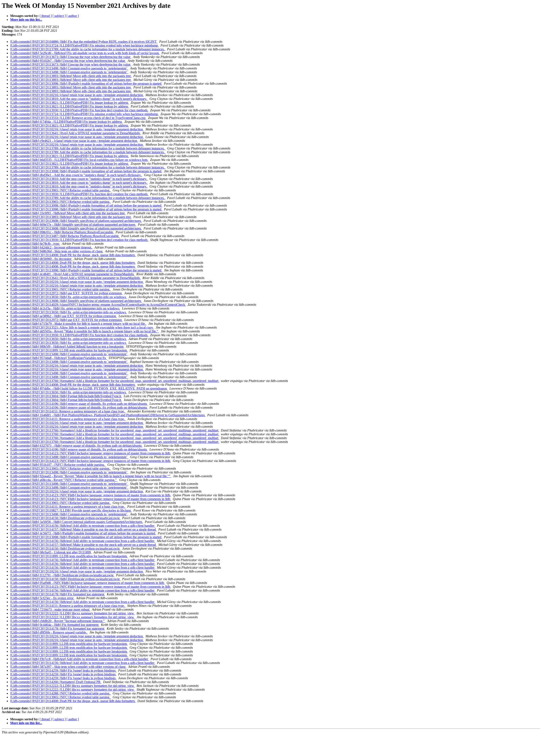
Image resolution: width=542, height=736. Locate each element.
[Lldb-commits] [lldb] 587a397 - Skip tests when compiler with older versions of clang (68, 666)
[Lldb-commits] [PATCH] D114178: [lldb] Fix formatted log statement (57, 594)
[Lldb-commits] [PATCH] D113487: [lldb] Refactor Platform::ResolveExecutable (65, 236)
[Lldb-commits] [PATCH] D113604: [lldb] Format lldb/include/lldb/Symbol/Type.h (66, 396)
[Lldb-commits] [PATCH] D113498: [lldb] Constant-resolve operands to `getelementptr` (69, 68)
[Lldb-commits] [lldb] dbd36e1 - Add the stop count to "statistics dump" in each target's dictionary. (76, 175)
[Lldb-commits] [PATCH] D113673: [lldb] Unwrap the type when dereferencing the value (70, 57)
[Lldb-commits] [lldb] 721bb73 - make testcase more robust (50, 609)
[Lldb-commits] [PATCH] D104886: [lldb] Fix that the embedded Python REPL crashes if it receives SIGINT (84, 41)
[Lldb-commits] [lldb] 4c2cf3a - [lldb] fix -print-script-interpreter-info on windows (65, 308)
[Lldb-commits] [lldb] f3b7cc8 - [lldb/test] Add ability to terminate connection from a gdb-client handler (79, 659)
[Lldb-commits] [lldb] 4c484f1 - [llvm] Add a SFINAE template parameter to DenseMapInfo (72, 274)
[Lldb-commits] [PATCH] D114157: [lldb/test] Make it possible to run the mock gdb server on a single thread (83, 529)
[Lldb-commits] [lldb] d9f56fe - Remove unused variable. (49, 632)
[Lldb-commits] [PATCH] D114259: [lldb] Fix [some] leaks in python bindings (63, 670)
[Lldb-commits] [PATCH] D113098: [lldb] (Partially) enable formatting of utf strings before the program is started (86, 83)
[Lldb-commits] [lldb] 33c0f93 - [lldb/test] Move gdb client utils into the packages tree (68, 213)
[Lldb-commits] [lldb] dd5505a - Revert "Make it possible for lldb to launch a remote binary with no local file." (84, 331)
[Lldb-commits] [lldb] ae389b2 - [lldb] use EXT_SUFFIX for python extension (63, 316)
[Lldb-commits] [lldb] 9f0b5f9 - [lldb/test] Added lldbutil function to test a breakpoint (67, 346)
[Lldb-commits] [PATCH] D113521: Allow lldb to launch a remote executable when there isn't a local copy (82, 327)
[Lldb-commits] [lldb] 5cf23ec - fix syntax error (42, 598)
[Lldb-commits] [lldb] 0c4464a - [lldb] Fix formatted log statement (54, 625)
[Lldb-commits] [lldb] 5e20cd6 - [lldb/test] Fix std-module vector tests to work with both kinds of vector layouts (85, 53)
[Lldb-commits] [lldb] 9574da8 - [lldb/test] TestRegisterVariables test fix (58, 358)
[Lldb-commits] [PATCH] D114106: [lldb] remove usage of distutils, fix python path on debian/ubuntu (79, 403)
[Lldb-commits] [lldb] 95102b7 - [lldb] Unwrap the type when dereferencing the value (68, 60)
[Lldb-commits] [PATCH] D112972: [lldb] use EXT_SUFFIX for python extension (66, 293)
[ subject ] (59, 16)
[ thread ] (46, 16)
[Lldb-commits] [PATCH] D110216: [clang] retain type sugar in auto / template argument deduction (77, 95)
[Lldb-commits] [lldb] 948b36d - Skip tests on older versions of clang (56, 251)
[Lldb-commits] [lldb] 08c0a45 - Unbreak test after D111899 (51, 552)
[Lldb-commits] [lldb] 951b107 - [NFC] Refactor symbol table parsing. (58, 464)
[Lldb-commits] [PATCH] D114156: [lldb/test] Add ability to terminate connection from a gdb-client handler (82, 525)
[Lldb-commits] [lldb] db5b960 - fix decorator (41, 259)
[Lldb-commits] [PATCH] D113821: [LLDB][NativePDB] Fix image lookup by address (69, 102)
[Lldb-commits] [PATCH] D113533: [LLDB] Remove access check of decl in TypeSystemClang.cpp (78, 118)
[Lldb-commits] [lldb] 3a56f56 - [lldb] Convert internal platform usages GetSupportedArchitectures (76, 522)
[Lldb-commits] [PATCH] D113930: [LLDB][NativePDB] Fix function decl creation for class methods (79, 110)
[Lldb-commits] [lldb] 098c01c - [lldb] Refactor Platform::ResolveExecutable (62, 232)
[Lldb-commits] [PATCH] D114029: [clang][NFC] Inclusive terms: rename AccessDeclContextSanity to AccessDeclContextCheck (98, 304)
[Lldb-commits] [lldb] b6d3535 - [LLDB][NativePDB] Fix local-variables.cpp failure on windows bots (79, 160)
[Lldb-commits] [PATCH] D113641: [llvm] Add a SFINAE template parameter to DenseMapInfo (75, 133)
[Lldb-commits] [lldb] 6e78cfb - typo (35, 243)
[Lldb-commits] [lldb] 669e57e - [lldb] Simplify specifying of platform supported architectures (73, 224)
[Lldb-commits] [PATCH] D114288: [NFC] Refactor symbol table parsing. (60, 693)
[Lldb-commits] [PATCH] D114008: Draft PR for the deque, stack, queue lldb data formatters (73, 255)
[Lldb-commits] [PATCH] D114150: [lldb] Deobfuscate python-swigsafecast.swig (65, 518)
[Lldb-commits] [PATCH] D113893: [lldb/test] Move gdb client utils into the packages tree (71, 76)
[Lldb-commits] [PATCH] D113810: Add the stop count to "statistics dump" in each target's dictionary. (79, 99)
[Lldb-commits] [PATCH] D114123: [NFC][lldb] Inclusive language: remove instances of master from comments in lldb (90, 453)
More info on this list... (26, 19)
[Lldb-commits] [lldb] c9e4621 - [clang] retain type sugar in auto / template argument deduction (74, 140)
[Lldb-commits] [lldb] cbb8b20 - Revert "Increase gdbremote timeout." (57, 621)
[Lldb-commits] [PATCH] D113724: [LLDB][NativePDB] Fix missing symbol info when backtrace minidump (84, 45)
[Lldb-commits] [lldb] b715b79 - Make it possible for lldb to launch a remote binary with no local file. (78, 323)
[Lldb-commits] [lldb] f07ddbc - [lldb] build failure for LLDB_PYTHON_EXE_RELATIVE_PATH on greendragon (89, 388)
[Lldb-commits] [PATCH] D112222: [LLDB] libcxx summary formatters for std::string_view (72, 613)
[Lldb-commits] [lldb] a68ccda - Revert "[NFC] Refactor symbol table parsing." (64, 480)
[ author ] (72, 16)
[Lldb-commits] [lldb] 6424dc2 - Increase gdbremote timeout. (51, 247)
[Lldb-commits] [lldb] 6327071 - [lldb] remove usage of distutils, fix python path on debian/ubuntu (76, 445)
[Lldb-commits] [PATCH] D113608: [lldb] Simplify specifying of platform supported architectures (76, 221)
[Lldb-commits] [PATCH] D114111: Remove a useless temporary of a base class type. (68, 411)
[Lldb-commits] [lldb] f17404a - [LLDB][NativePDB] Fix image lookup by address (66, 121)
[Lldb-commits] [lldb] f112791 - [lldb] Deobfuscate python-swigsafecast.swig (62, 575)
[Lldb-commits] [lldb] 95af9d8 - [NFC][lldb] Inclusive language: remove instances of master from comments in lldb (87, 583)
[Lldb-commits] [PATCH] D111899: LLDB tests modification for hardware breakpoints (69, 350)
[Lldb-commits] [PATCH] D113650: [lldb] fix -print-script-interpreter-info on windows (68, 297)
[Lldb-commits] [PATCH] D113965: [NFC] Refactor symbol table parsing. (60, 190)
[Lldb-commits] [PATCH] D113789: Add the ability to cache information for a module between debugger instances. (87, 49)
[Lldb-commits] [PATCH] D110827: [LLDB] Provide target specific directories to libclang (71, 510)
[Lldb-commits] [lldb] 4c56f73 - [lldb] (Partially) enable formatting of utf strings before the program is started (83, 533)
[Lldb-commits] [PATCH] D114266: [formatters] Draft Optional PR (55, 682)
